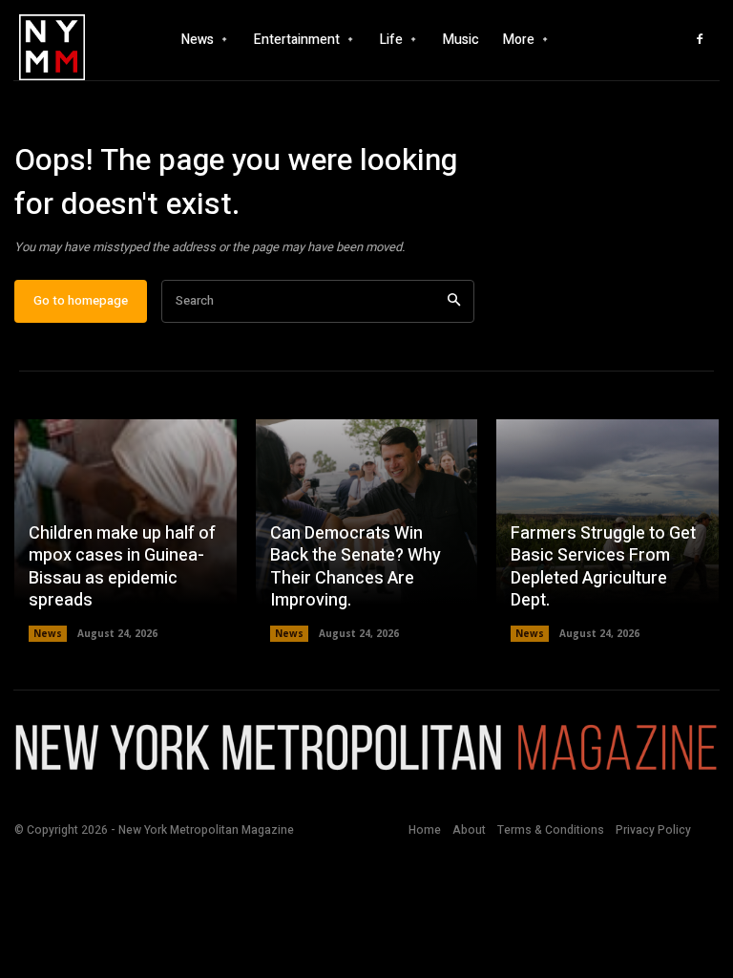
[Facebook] (699, 40)
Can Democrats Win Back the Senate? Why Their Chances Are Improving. (355, 567)
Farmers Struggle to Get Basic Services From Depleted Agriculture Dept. (603, 567)
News (47, 633)
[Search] (453, 301)
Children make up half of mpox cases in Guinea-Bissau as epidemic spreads (122, 567)
